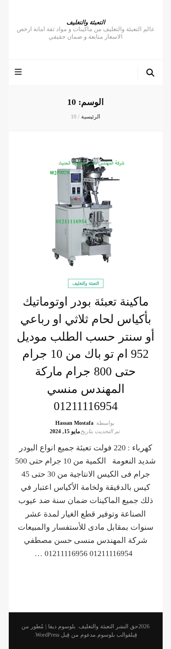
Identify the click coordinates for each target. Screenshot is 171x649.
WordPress (47, 635)
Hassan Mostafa (74, 423)
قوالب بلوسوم (114, 635)
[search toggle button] (150, 72)
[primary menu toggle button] (19, 72)
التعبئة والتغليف (85, 22)
